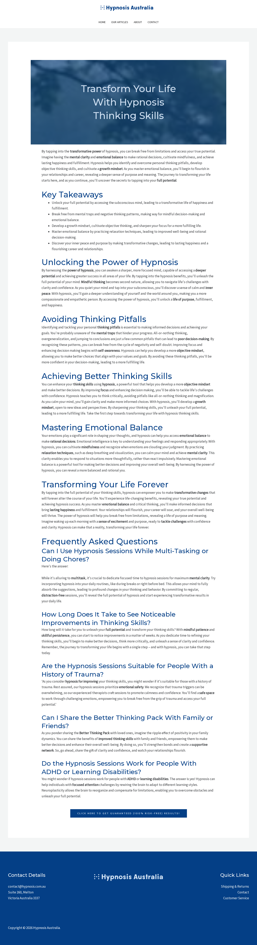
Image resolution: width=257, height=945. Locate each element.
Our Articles (119, 22)
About (138, 22)
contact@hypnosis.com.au (27, 886)
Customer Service (236, 898)
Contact (153, 22)
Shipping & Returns (235, 886)
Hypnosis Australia (46, 928)
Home (102, 22)
